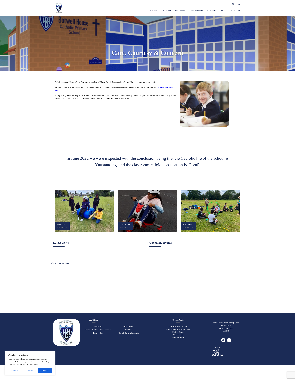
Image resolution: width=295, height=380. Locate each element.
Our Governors (128, 326)
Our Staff (128, 330)
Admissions (98, 326)
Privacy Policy (98, 333)
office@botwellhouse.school (180, 329)
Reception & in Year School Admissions (98, 330)
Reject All (30, 370)
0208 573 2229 (182, 326)
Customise (15, 370)
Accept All (44, 370)
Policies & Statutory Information (128, 333)
